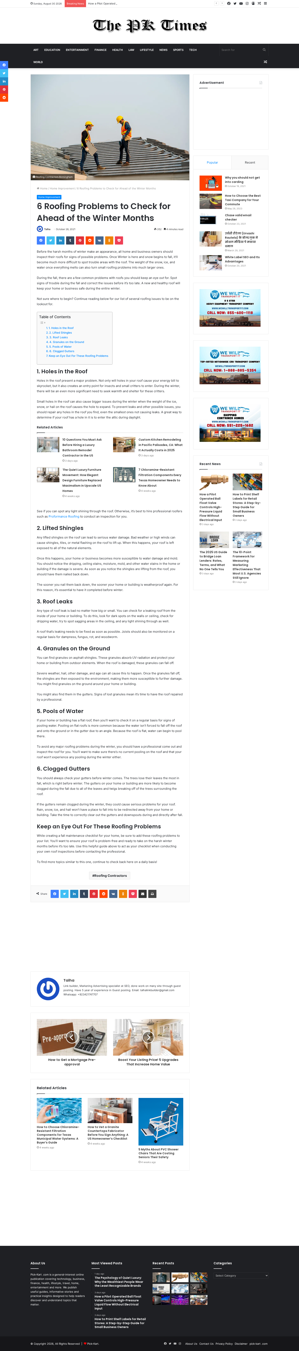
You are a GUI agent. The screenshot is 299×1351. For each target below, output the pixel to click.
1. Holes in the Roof (61, 328)
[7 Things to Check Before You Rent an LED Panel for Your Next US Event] (180, 1300)
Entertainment (77, 49)
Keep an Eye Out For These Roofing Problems (78, 355)
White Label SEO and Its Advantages (242, 259)
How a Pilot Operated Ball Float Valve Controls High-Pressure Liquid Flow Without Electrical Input (150, 3)
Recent (250, 162)
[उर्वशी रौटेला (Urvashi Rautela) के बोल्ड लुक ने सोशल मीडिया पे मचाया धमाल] (211, 239)
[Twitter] (51, 240)
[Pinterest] (80, 240)
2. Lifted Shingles (60, 332)
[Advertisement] (110, 936)
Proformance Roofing (64, 516)
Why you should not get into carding (242, 180)
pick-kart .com (258, 1343)
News (163, 49)
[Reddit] (90, 240)
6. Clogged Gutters (61, 351)
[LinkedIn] (60, 240)
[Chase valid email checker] (211, 220)
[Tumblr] (70, 240)
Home (43, 188)
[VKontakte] (99, 240)
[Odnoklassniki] (109, 240)
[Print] (152, 894)
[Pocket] (119, 240)
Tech (193, 49)
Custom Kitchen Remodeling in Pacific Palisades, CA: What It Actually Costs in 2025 (161, 445)
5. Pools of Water (60, 346)
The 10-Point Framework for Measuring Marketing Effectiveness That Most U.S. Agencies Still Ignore (247, 565)
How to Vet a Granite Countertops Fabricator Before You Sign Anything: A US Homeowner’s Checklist (108, 1133)
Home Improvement (62, 188)
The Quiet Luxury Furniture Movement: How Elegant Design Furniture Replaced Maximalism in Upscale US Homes (82, 480)
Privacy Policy (224, 1343)
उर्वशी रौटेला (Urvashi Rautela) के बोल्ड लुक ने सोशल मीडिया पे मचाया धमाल (241, 239)
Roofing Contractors (110, 876)
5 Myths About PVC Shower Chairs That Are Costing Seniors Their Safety (159, 1153)
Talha (47, 229)
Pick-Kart (92, 1343)
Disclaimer (241, 1343)
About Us (191, 1343)
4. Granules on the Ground (66, 342)
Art (36, 49)
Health (117, 49)
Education (52, 49)
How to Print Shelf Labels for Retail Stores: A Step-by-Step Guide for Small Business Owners (247, 505)
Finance (101, 49)
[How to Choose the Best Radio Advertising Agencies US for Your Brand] (198, 1289)
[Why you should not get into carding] (211, 183)
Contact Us (206, 1343)
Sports (178, 49)
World (38, 62)
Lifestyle (147, 49)
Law (131, 49)
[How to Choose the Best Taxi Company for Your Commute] (211, 201)
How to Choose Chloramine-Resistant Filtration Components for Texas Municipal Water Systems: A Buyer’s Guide (58, 1135)
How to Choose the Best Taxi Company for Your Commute (243, 200)
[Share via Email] (143, 894)
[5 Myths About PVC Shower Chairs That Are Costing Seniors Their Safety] (161, 1122)
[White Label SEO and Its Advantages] (211, 262)
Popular (212, 162)
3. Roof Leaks (58, 337)
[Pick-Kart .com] (150, 26)
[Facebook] (41, 240)
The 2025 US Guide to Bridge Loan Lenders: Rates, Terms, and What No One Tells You (213, 560)
